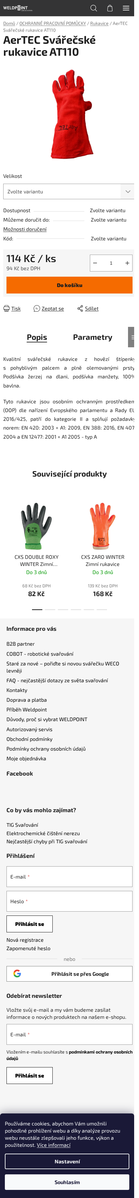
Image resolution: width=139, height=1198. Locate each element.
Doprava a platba (26, 700)
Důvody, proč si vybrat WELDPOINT (46, 719)
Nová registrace (25, 940)
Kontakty (16, 690)
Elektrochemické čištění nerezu (43, 833)
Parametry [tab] (92, 336)
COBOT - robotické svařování (39, 654)
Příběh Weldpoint (26, 709)
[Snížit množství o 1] (95, 263)
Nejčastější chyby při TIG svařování (46, 841)
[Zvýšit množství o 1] (127, 263)
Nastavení (67, 1161)
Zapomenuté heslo (28, 948)
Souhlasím (67, 1182)
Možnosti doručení (25, 229)
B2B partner (20, 643)
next (132, 523)
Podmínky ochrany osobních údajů (46, 748)
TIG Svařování (22, 825)
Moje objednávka (26, 758)
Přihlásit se (29, 924)
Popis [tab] (37, 336)
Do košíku (69, 285)
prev (7, 523)
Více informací (53, 1145)
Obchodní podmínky (29, 739)
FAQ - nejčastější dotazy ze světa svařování (57, 680)
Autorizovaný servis (29, 729)
